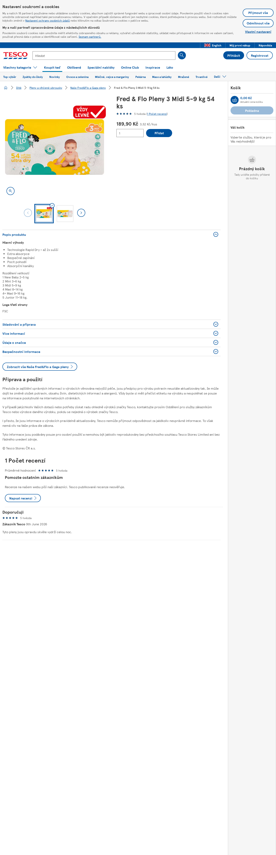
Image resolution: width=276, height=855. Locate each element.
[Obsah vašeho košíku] (235, 100)
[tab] (44, 213)
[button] (212, 45)
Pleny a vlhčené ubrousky (45, 88)
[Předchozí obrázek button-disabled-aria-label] (28, 213)
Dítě (18, 88)
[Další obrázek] (81, 213)
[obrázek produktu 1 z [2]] (54, 147)
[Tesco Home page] (15, 55)
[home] (5, 87)
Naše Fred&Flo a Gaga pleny (88, 88)
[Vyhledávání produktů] (182, 55)
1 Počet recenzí (157, 114)
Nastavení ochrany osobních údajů (47, 20)
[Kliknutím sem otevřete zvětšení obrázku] (10, 191)
